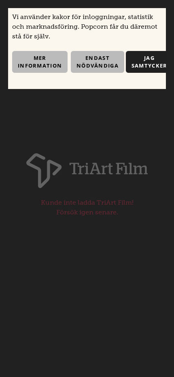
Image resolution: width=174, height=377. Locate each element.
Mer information (40, 61)
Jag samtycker (150, 61)
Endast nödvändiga (97, 61)
